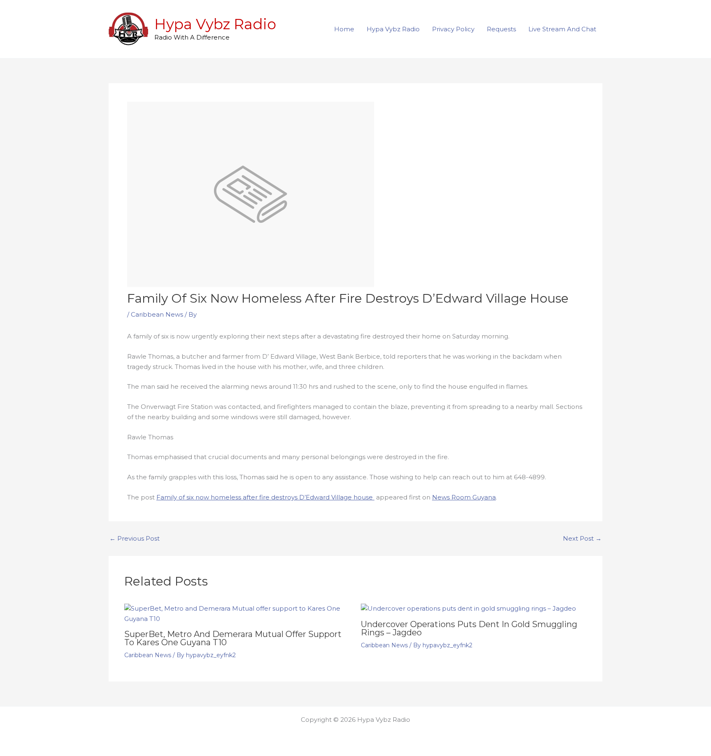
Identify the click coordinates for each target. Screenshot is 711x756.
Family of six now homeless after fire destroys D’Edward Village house (265, 497)
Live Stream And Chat (562, 29)
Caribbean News (157, 314)
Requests (501, 29)
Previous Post (134, 538)
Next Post (582, 538)
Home (344, 29)
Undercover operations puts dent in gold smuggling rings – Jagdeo (469, 628)
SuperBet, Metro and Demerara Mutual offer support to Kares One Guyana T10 (233, 638)
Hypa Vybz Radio (215, 24)
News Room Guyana (464, 497)
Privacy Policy (453, 29)
